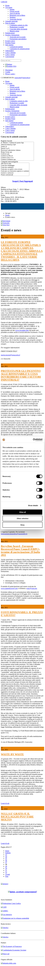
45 (6, 859)
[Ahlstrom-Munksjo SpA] (17, 145)
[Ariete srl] (17, 147)
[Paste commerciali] (15, 175)
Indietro (8, 853)
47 (6, 863)
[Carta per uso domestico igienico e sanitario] (15, 171)
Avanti (7, 874)
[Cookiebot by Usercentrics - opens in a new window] (32, 439)
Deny (22, 525)
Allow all (22, 512)
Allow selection (22, 518)
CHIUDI (4, 2)
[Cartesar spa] (17, 154)
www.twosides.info (22, 330)
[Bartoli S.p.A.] (17, 148)
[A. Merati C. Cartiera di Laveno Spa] (17, 143)
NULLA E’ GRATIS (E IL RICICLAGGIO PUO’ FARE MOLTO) (17, 816)
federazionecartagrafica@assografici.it (14, 534)
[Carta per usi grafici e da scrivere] (15, 169)
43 (6, 855)
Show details (33, 505)
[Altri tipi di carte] (15, 164)
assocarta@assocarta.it (22, 78)
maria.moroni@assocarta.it (10, 355)
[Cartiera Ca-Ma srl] (17, 156)
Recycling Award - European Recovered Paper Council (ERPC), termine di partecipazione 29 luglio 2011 (20, 550)
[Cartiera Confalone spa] (17, 160)
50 (6, 868)
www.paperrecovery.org (9, 588)
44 (6, 857)
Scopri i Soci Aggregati (22, 181)
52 (6, 872)
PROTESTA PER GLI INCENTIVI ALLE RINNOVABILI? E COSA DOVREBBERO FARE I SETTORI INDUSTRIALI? (21, 375)
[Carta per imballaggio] (15, 166)
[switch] (39, 483)
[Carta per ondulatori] (15, 167)
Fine (6, 876)
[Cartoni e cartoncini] (15, 173)
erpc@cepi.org (32, 588)
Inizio (7, 851)
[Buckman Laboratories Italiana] (17, 150)
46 (6, 861)
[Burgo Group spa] (17, 152)
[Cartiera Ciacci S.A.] (17, 158)
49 (6, 866)
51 (6, 870)
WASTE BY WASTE (12, 754)
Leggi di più (5, 803)
